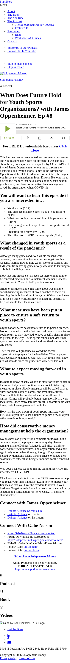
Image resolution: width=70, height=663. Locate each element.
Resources (13, 31)
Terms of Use (27, 658)
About (11, 11)
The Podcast (14, 21)
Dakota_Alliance (17, 514)
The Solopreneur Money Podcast (34, 24)
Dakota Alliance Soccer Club (24, 510)
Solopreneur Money (12, 79)
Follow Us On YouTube (21, 51)
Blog (18, 34)
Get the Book (15, 629)
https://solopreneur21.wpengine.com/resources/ (35, 540)
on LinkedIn (31, 546)
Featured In (21, 28)
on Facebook (31, 550)
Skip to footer (15, 67)
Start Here (6, 1)
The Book (13, 14)
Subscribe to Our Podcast (22, 47)
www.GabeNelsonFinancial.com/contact (31, 533)
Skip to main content (19, 63)
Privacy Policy (8, 658)
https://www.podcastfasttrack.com (35, 569)
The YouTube (15, 18)
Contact (12, 41)
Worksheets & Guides (28, 38)
